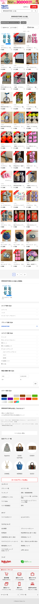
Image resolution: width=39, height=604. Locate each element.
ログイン (25, 7)
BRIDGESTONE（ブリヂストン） (9, 22)
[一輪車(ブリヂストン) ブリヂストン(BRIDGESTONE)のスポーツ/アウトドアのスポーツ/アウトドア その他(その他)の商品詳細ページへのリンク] (32, 176)
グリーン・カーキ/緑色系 (37, 396)
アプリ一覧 (23, 594)
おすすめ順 (13, 27)
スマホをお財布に (19, 588)
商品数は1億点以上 (6, 578)
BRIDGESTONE (5, 326)
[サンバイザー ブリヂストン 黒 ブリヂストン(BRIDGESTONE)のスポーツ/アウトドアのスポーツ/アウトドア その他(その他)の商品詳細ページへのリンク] (19, 235)
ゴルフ (4, 355)
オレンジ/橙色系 (37, 399)
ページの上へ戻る (19, 433)
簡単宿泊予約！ (32, 578)
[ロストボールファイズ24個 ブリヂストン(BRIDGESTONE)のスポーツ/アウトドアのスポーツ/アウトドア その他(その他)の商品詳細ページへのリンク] (19, 58)
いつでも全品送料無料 (19, 578)
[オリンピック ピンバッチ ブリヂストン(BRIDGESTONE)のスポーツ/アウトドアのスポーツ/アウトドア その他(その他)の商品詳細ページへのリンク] (32, 235)
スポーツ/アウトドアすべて (9, 352)
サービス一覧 (4, 594)
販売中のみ (6, 27)
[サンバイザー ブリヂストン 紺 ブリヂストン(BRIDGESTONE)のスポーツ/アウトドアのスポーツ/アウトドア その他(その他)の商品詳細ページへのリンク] (7, 235)
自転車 (4, 358)
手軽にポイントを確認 (32, 588)
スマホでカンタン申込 (6, 588)
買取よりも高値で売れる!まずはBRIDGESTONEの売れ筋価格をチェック (13, 414)
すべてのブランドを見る (19, 480)
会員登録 (33, 7)
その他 (22, 22)
